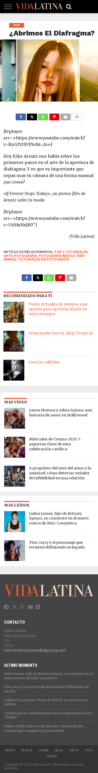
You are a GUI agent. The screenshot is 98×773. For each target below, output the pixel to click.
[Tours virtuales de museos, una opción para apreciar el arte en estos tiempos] (13, 312)
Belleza (26, 750)
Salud (59, 750)
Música (10, 750)
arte (8, 256)
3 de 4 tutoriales (71, 252)
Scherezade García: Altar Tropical (60, 333)
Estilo (89, 750)
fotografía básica (57, 256)
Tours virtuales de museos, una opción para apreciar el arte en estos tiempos (57, 309)
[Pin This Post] (54, 115)
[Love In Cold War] (13, 370)
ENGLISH (52, 756)
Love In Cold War (44, 362)
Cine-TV (74, 750)
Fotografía (25, 256)
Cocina (43, 750)
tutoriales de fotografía (44, 259)
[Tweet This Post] (32, 115)
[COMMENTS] (77, 115)
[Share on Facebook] (21, 115)
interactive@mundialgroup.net (35, 650)
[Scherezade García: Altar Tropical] (13, 341)
